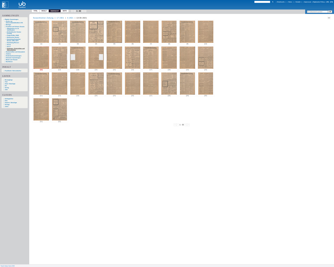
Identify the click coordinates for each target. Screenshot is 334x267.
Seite (65, 11)
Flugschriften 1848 (13, 35)
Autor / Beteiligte (10, 83)
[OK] (272, 2)
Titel (36, 11)
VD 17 (9, 46)
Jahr (6, 89)
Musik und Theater (12, 59)
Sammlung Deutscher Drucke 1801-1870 (14, 40)
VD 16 (9, 44)
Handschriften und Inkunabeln (15, 52)
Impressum (307, 2)
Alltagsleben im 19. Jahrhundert (13, 29)
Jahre (6, 106)
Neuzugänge (9, 80)
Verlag (7, 87)
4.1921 (70, 18)
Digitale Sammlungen (11, 19)
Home (290, 2)
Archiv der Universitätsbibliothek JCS (14, 22)
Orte (6, 100)
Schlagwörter (9, 98)
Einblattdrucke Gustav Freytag (14, 32)
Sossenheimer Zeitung (43, 18)
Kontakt (298, 2)
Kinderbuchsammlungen (13, 55)
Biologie (8, 24)
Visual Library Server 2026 (8, 266)
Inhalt (44, 11)
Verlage (7, 104)
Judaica (8, 54)
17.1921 (60, 18)
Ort (6, 85)
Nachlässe (9, 61)
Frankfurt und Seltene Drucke (15, 26)
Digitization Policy (319, 2)
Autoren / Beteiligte (11, 102)
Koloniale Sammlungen (13, 57)
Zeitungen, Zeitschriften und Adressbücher (16, 49)
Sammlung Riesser (13, 42)
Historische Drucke (13, 37)
